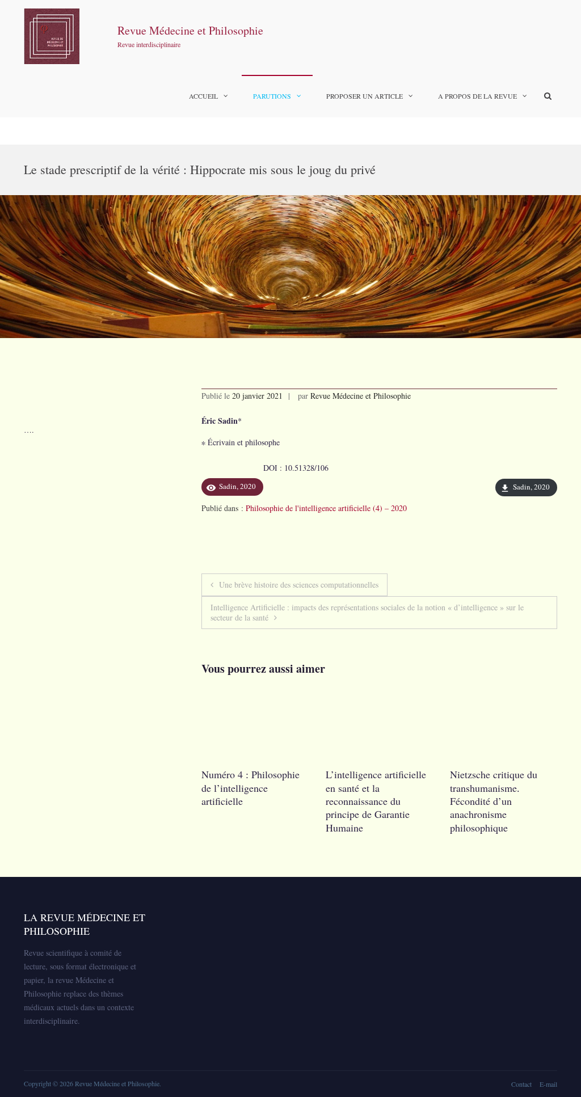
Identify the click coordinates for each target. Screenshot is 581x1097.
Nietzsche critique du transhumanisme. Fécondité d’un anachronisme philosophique (369, 800)
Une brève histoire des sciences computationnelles (298, 584)
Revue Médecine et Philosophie (190, 30)
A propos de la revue (477, 95)
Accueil (203, 95)
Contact (521, 1083)
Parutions (272, 95)
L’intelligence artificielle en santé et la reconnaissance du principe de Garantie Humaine (251, 800)
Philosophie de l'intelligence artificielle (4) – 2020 (326, 508)
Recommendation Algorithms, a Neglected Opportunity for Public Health (500, 794)
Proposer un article (364, 95)
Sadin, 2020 (531, 487)
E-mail (548, 1083)
